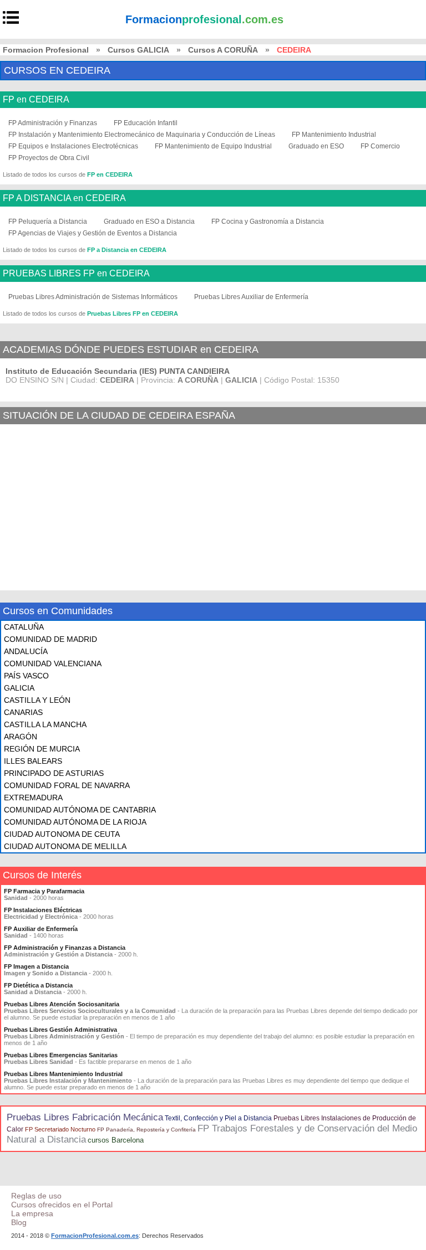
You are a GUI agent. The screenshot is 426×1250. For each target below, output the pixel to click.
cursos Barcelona (116, 1140)
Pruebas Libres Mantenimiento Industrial (63, 1074)
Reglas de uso (36, 1195)
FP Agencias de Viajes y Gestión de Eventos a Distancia (92, 233)
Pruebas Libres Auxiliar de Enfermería (251, 297)
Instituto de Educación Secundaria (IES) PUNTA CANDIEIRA (118, 371)
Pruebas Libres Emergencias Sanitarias (61, 1055)
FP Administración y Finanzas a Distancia (64, 947)
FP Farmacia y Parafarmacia (44, 891)
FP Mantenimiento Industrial (334, 134)
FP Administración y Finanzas (52, 123)
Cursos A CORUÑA (223, 49)
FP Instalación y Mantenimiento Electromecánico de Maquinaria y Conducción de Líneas (141, 134)
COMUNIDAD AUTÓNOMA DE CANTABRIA (80, 809)
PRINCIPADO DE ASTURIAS (54, 773)
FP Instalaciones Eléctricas (43, 910)
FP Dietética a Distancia (38, 985)
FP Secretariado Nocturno (60, 1129)
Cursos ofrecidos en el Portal (62, 1204)
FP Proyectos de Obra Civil (48, 158)
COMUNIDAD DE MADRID (50, 639)
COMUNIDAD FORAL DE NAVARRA (67, 785)
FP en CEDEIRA (36, 99)
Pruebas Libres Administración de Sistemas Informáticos (93, 297)
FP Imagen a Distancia (36, 966)
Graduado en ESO (316, 146)
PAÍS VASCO (26, 675)
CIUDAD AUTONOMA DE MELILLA (65, 846)
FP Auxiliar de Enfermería (41, 928)
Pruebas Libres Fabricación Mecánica (85, 1117)
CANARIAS (23, 712)
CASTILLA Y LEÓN (37, 700)
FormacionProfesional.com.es (95, 1235)
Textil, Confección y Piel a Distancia (218, 1118)
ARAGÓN (20, 736)
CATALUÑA (24, 627)
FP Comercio (380, 146)
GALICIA (19, 687)
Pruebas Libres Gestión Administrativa (60, 1029)
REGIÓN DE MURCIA (42, 748)
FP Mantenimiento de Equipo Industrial (213, 146)
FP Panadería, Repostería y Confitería (146, 1129)
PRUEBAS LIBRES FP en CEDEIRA (76, 273)
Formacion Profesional (46, 49)
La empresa (32, 1213)
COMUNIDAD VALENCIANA (53, 663)
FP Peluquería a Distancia (47, 221)
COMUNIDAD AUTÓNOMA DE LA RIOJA (75, 821)
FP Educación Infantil (146, 123)
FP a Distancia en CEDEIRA (126, 249)
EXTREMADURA (33, 797)
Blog (19, 1222)
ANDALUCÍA (26, 651)
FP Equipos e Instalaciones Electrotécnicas (73, 146)
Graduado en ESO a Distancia (149, 221)
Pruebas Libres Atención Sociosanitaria (61, 1004)
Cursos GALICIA (138, 49)
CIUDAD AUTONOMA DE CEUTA (62, 834)
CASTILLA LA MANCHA (45, 724)
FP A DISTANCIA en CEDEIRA (64, 198)
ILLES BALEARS (33, 761)
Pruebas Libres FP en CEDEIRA (132, 313)
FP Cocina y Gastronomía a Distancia (267, 221)
